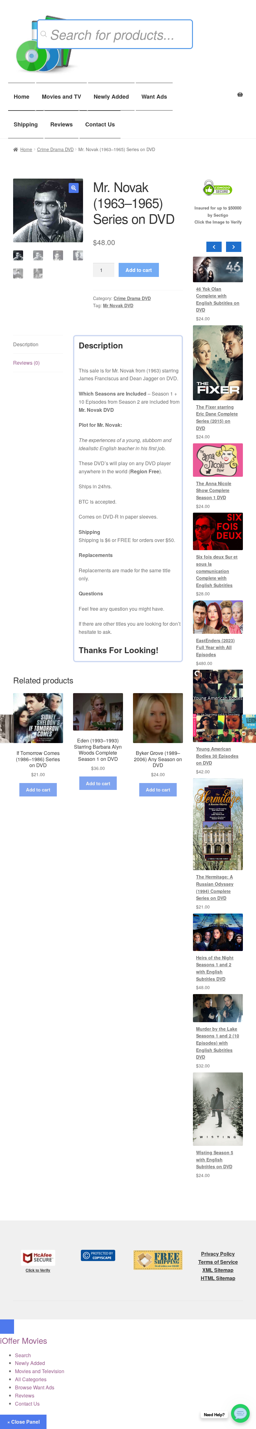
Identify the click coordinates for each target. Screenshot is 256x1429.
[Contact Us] (240, 1413)
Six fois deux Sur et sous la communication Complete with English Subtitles (217, 571)
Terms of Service (218, 1261)
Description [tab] (25, 344)
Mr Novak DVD (118, 305)
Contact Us (100, 124)
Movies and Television (39, 1371)
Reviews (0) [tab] (26, 362)
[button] (74, 188)
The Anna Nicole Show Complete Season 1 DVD (213, 490)
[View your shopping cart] (218, 91)
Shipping (26, 124)
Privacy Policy (218, 1253)
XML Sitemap (218, 1270)
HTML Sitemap (218, 1278)
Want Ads (154, 96)
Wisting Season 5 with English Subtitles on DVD (214, 1159)
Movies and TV (61, 96)
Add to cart (139, 269)
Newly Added (111, 96)
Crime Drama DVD (55, 149)
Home (21, 96)
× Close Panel (23, 1421)
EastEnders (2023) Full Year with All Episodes (215, 647)
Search (23, 1355)
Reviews (61, 124)
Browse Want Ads (34, 1387)
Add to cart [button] (38, 789)
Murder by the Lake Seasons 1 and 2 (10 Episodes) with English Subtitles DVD (217, 1043)
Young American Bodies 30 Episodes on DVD (217, 756)
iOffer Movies (23, 1340)
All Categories (31, 1379)
